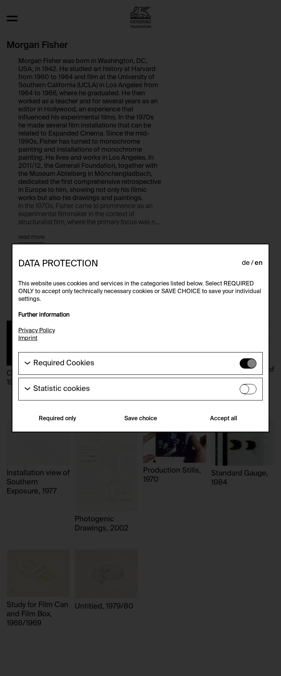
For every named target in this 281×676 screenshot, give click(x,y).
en (259, 263)
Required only (57, 419)
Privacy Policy (36, 331)
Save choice (140, 419)
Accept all (223, 419)
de (246, 263)
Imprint (27, 338)
